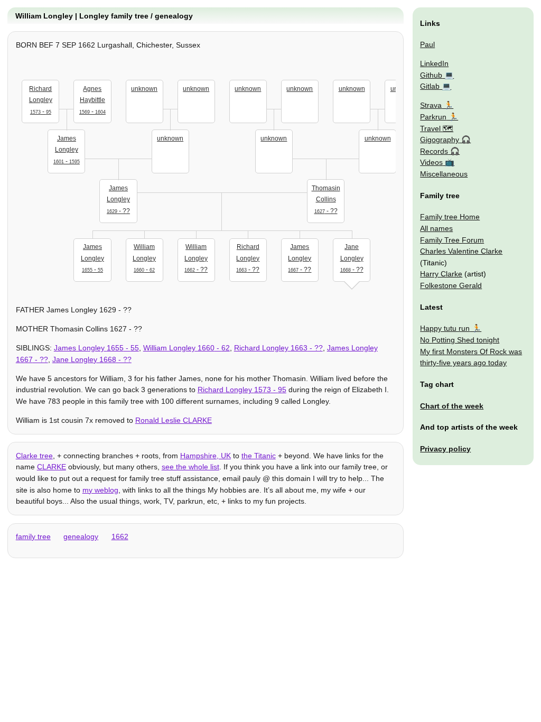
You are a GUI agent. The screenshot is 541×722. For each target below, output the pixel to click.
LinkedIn (434, 63)
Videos (431, 162)
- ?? (118, 199)
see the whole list (190, 466)
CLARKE (51, 466)
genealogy (80, 536)
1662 (119, 536)
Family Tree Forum (452, 240)
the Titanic (258, 455)
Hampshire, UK (205, 455)
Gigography (439, 139)
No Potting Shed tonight (459, 340)
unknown (144, 89)
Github (431, 75)
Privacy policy (445, 449)
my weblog (100, 490)
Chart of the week (451, 406)
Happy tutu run (445, 328)
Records (434, 151)
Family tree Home (450, 216)
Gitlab (430, 86)
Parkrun (433, 117)
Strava (431, 105)
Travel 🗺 (436, 128)
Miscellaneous (444, 174)
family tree (33, 536)
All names (436, 228)
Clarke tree (34, 455)
